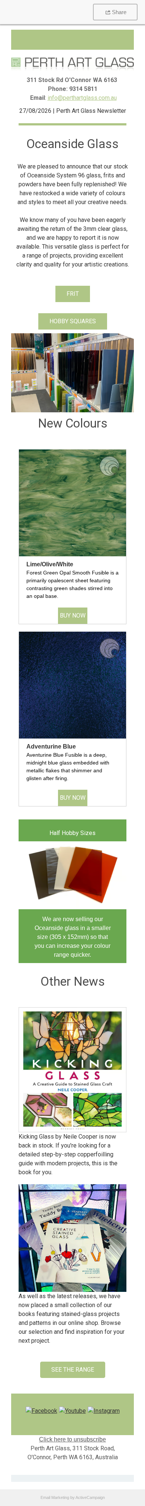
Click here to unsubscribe (72, 1439)
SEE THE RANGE (72, 1369)
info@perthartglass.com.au (82, 97)
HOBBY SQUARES (72, 321)
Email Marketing (55, 1497)
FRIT (73, 293)
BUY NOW (73, 615)
